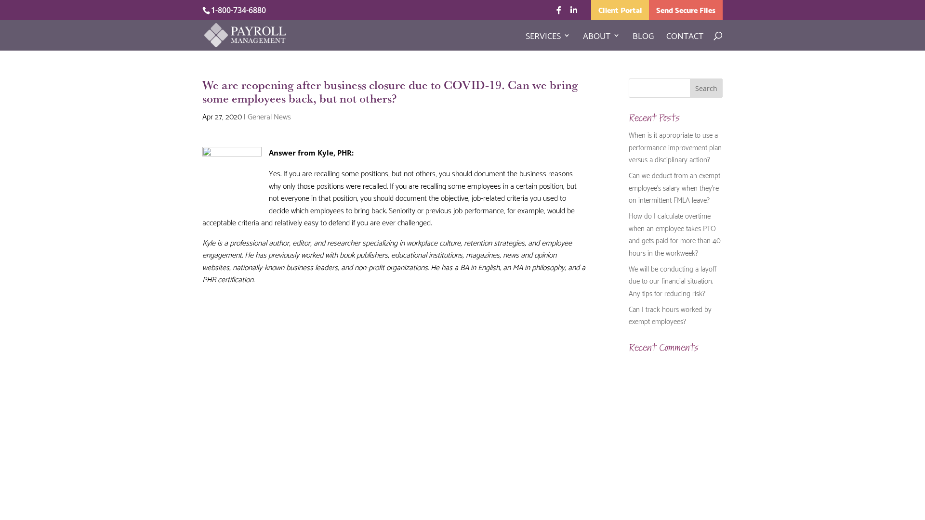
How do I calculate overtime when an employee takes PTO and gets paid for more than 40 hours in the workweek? (675, 234)
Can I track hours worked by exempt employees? (670, 314)
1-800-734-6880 (238, 10)
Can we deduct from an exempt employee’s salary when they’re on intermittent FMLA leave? (674, 187)
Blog (643, 37)
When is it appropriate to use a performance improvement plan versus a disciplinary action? (675, 146)
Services (543, 37)
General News (269, 115)
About (596, 37)
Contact (684, 37)
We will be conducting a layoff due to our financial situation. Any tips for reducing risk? (672, 280)
